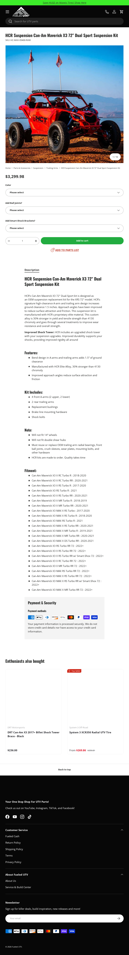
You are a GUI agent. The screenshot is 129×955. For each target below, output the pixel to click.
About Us (10, 880)
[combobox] (64, 21)
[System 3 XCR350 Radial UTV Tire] (95, 697)
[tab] (32, 269)
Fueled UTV (17, 946)
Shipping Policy (14, 849)
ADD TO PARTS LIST (67, 250)
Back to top (64, 769)
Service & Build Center (18, 887)
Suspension (38, 168)
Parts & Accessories (22, 168)
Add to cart (82, 240)
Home (8, 168)
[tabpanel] (64, 434)
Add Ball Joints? (13, 202)
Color (8, 185)
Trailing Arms (52, 168)
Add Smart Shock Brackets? (20, 220)
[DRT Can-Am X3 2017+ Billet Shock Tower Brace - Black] (34, 697)
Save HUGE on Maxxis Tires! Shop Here (64, 2)
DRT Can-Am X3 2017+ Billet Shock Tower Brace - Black (33, 734)
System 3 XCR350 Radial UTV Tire (90, 732)
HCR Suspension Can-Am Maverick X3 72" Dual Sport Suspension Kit (90, 168)
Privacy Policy (13, 862)
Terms (9, 855)
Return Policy (13, 842)
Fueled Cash (12, 836)
